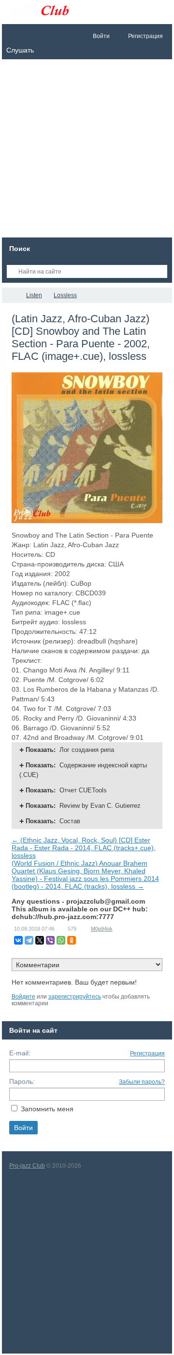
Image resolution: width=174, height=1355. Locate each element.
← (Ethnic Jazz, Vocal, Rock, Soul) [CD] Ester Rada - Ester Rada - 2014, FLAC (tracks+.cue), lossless (84, 847)
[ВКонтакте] (18, 940)
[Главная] (10, 295)
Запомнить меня (47, 1109)
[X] (39, 940)
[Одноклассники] (71, 940)
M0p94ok (102, 929)
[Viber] (50, 940)
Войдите (23, 996)
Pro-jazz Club (27, 1165)
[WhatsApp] (61, 940)
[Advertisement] (87, 150)
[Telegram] (29, 940)
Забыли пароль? (142, 1082)
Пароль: (22, 1081)
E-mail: (19, 1053)
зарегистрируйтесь (74, 996)
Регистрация (147, 1053)
